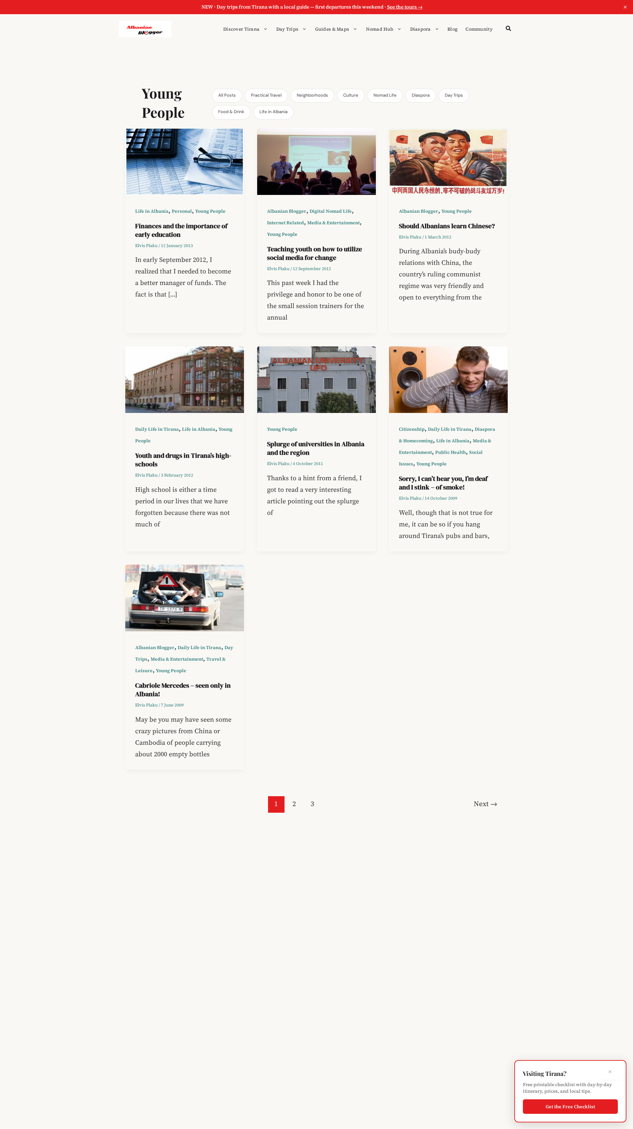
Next (485, 803)
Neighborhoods (312, 95)
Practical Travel (266, 95)
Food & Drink (231, 111)
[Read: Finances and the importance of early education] (184, 160)
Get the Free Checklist (570, 1106)
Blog (452, 29)
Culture (350, 95)
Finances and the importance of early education (181, 230)
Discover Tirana (241, 29)
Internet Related (285, 222)
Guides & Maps (332, 29)
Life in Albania (273, 111)
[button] (263, 29)
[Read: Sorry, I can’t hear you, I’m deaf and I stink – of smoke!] (448, 379)
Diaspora (420, 29)
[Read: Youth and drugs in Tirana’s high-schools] (184, 379)
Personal (182, 211)
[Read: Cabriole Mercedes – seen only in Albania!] (184, 597)
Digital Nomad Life (331, 211)
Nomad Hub (380, 29)
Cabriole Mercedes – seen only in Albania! (183, 690)
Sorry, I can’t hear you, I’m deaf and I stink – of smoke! (443, 483)
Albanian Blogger (286, 211)
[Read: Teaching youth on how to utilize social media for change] (316, 160)
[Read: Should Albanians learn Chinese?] (448, 160)
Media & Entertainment (333, 222)
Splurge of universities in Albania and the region (315, 448)
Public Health (450, 452)
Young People (210, 211)
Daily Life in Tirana (157, 429)
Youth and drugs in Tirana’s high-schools (183, 460)
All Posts (227, 95)
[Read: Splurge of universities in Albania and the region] (316, 379)
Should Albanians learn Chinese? (447, 226)
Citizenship (412, 429)
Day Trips (287, 29)
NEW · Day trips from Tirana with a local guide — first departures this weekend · (312, 6)
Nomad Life (385, 95)
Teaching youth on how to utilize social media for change (314, 253)
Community (479, 29)
